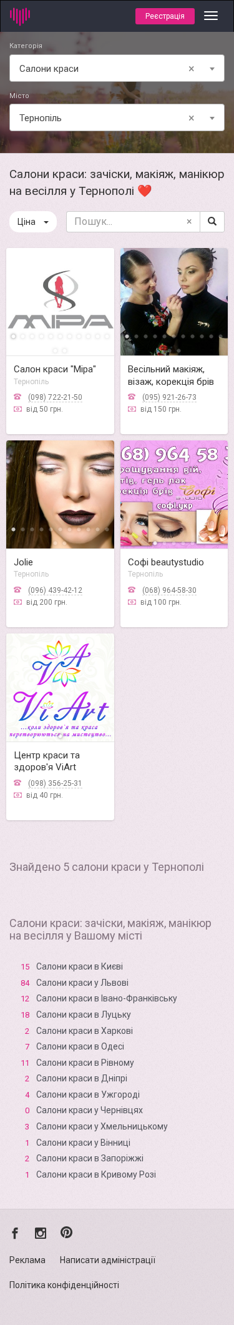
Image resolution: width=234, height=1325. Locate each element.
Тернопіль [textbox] (107, 117)
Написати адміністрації (107, 1260)
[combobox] (117, 68)
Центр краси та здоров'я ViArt (47, 761)
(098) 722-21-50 (55, 397)
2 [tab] (22, 335)
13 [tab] (64, 349)
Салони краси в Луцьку (83, 1015)
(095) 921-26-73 (169, 397)
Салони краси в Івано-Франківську (106, 998)
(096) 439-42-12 (55, 590)
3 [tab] (32, 335)
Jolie (23, 562)
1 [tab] (13, 335)
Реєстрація (165, 16)
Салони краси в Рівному (85, 1063)
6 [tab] (60, 335)
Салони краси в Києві (79, 966)
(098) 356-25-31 (55, 783)
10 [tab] (97, 335)
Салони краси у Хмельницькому (102, 1126)
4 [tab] (41, 335)
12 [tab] (55, 349)
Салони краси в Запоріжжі (90, 1158)
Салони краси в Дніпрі (81, 1078)
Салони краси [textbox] (107, 68)
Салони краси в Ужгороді (88, 1094)
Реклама (27, 1260)
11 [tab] (107, 335)
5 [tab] (51, 335)
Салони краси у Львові (82, 983)
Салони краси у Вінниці (83, 1143)
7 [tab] (69, 335)
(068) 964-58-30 (169, 590)
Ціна (26, 222)
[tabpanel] (60, 302)
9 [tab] (88, 335)
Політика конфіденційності (64, 1285)
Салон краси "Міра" (55, 369)
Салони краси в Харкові (84, 1031)
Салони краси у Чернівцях (89, 1110)
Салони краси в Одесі (80, 1046)
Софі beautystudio (166, 562)
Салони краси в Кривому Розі (96, 1174)
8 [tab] (79, 335)
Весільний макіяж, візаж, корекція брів (171, 375)
